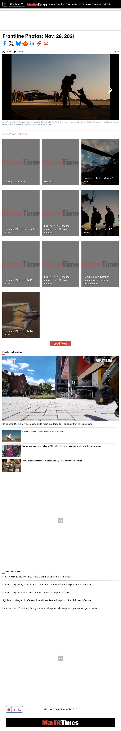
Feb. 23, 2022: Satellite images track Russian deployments (96, 280)
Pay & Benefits (56, 4)
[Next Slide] (110, 90)
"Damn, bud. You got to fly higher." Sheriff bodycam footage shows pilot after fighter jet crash (61, 445)
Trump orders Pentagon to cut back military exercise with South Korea (52, 460)
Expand (8, 52)
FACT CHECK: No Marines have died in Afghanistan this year (36, 576)
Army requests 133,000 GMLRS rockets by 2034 (42, 431)
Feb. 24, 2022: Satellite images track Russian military (57, 280)
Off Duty (107, 4)
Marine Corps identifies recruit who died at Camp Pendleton (36, 592)
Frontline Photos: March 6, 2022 (99, 179)
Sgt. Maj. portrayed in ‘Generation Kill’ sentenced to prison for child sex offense (46, 600)
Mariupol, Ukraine (15, 181)
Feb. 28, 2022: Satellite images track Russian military (57, 229)
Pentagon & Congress (90, 4)
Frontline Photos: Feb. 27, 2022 (98, 230)
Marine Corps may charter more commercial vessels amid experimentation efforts (48, 584)
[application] (60, 388)
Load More (60, 343)
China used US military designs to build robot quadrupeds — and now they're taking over (47, 423)
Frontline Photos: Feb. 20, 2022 (19, 332)
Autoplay (20, 52)
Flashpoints (71, 4)
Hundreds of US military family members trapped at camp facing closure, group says (49, 608)
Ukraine (48, 181)
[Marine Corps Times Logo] (37, 4)
